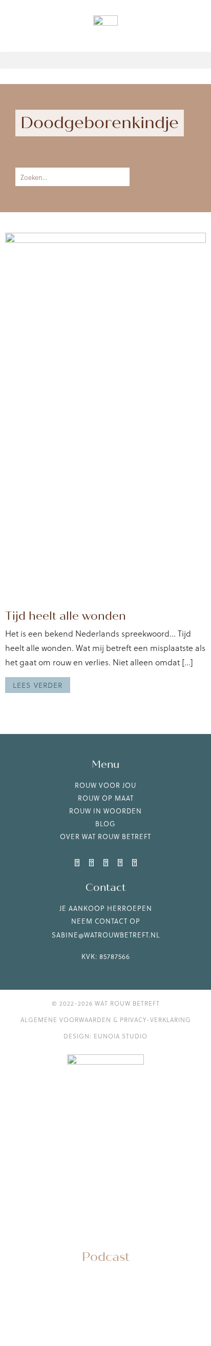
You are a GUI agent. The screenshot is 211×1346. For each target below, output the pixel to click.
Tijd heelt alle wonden (65, 616)
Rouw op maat (106, 798)
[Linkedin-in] (77, 862)
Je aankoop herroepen (105, 908)
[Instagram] (91, 862)
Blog (105, 823)
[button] (105, 60)
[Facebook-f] (120, 862)
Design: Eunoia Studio (105, 1036)
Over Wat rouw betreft (105, 836)
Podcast (106, 1257)
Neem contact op (105, 921)
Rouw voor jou (105, 785)
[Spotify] (134, 862)
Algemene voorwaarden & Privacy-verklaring (105, 1019)
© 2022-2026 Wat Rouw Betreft (106, 1003)
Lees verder (37, 685)
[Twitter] (105, 862)
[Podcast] (105, 1233)
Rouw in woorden (105, 810)
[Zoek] (117, 177)
